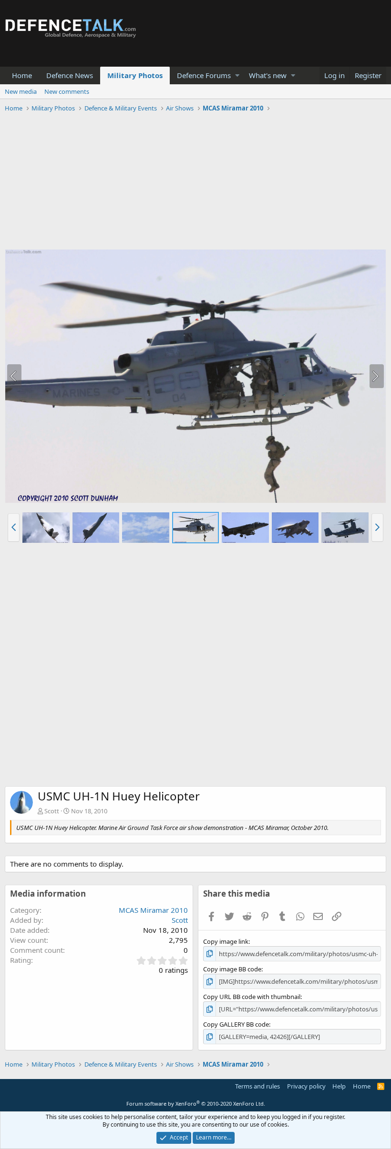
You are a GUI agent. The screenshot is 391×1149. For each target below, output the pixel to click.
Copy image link (225, 941)
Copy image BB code (232, 969)
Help (339, 1086)
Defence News (69, 75)
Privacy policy (306, 1086)
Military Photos (135, 75)
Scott (51, 811)
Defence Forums (204, 75)
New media (21, 91)
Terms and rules (257, 1086)
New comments (66, 91)
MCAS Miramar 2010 (153, 910)
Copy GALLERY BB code (236, 1024)
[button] (237, 75)
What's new (268, 75)
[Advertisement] (195, 182)
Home (22, 75)
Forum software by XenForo (195, 1103)
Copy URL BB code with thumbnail (251, 996)
